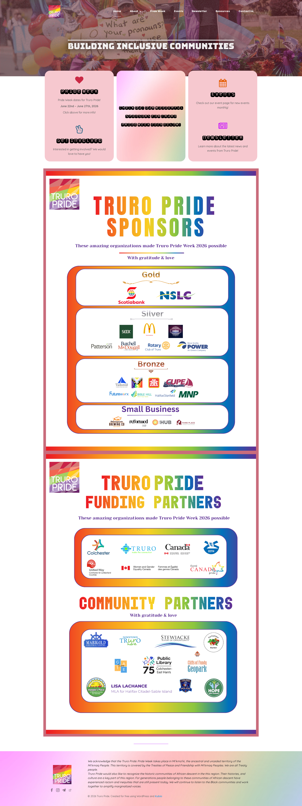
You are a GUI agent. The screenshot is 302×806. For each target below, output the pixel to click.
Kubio (158, 796)
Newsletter (199, 11)
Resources (223, 11)
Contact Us (246, 11)
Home (117, 11)
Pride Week (157, 11)
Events (178, 11)
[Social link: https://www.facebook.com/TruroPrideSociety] (53, 790)
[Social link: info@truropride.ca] (65, 790)
